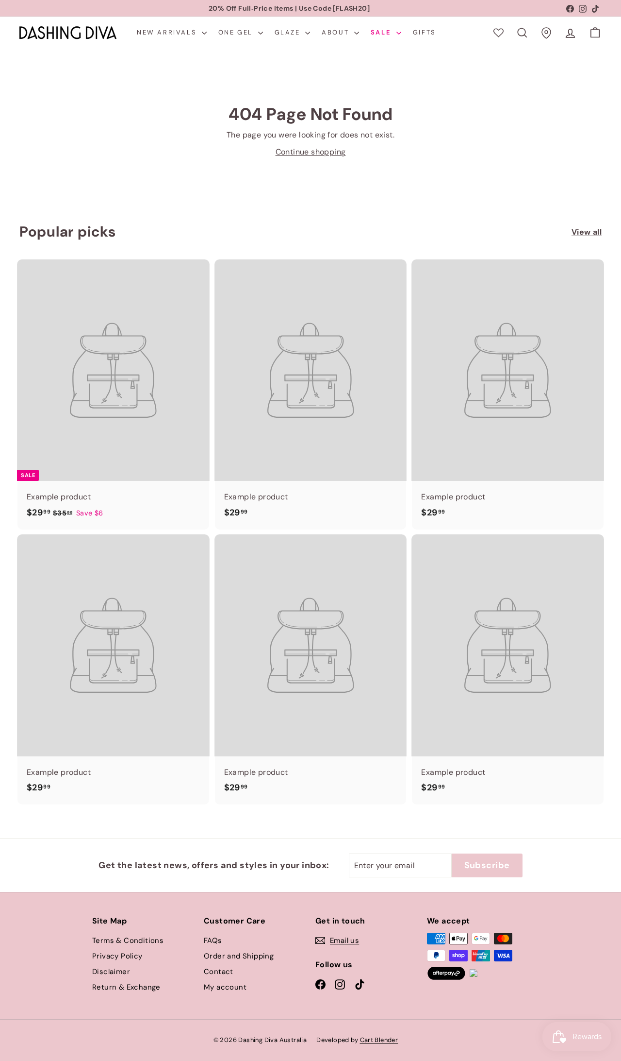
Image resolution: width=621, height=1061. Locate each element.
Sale (382, 32)
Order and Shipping (239, 956)
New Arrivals (168, 32)
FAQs (213, 940)
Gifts (424, 32)
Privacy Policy (117, 956)
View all (587, 232)
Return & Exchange (126, 987)
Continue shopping (311, 152)
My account (225, 987)
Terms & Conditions (127, 940)
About (337, 32)
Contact (218, 971)
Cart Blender (379, 1040)
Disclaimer (111, 971)
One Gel (237, 32)
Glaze (289, 32)
